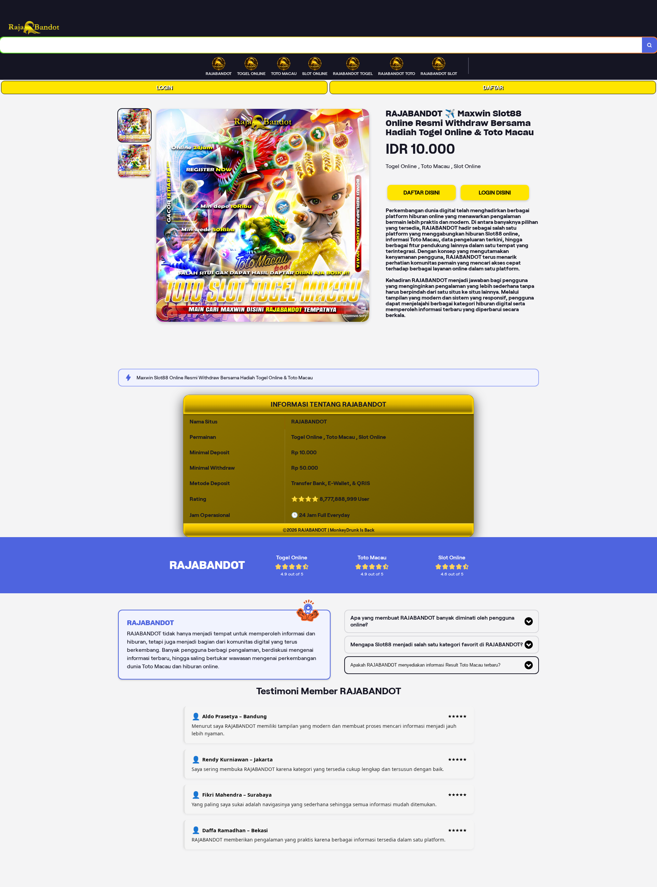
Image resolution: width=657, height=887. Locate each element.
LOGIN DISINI (495, 192)
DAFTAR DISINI (421, 192)
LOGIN (164, 87)
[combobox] (321, 45)
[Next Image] (363, 216)
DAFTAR (493, 87)
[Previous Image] (161, 216)
